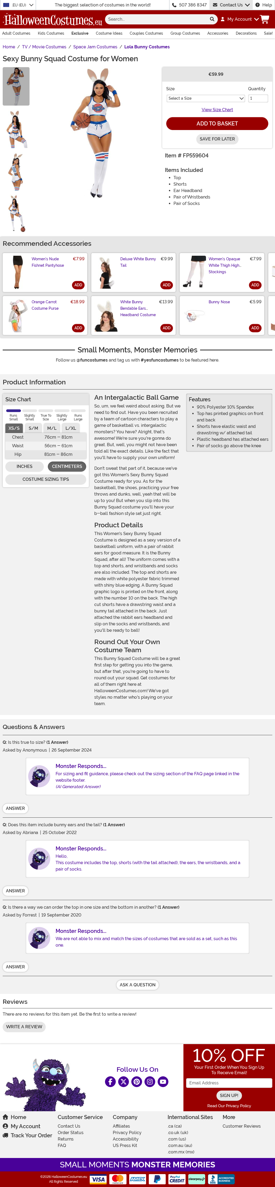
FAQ (62, 1145)
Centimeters (67, 466)
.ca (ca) (175, 1126)
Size (170, 88)
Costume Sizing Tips (46, 479)
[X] (123, 1081)
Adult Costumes (16, 33)
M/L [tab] (51, 428)
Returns (66, 1139)
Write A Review (24, 1026)
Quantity (257, 88)
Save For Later (217, 139)
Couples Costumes (146, 33)
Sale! (268, 33)
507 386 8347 (193, 5)
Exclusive (79, 33)
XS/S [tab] (14, 428)
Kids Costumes (51, 33)
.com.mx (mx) (181, 1151)
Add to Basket (217, 123)
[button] (239, 19)
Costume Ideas (109, 33)
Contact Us (231, 5)
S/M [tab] (33, 428)
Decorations (246, 33)
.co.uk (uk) (178, 1132)
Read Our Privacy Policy (229, 1105)
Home (18, 1117)
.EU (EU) (19, 5)
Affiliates (121, 1126)
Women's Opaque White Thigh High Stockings (224, 265)
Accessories (217, 33)
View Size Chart (217, 109)
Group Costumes (185, 33)
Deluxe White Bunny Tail (138, 262)
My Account (25, 1126)
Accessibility (126, 1139)
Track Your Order (31, 1135)
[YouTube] (163, 1081)
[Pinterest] (136, 1081)
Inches (24, 466)
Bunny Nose (219, 302)
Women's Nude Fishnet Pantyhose (48, 262)
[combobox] (156, 19)
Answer (15, 808)
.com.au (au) (180, 1145)
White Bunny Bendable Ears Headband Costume (138, 308)
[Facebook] (110, 1081)
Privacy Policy (127, 1132)
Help (267, 5)
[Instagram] (149, 1081)
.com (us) (177, 1139)
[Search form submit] (212, 19)
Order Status (71, 1132)
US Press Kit (125, 1145)
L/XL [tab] (71, 428)
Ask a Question (137, 984)
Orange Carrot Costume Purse (45, 305)
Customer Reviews (242, 1126)
